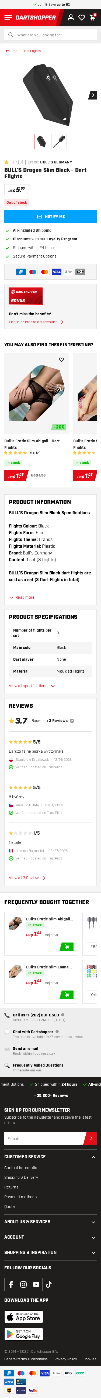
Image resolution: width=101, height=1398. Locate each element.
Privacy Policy (65, 1359)
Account (14, 1237)
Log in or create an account (33, 322)
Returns (11, 1187)
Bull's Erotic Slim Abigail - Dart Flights (32, 444)
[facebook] (10, 1284)
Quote (9, 1206)
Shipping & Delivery (21, 1177)
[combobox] (53, 35)
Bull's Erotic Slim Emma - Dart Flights (48, 967)
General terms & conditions (26, 1359)
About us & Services (27, 1222)
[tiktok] (48, 1284)
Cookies (89, 1359)
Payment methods (20, 1197)
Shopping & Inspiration (30, 1253)
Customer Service (25, 1157)
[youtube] (36, 1284)
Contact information (22, 1168)
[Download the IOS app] (23, 1316)
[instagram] (23, 1284)
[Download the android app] (23, 1334)
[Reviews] (72, 721)
